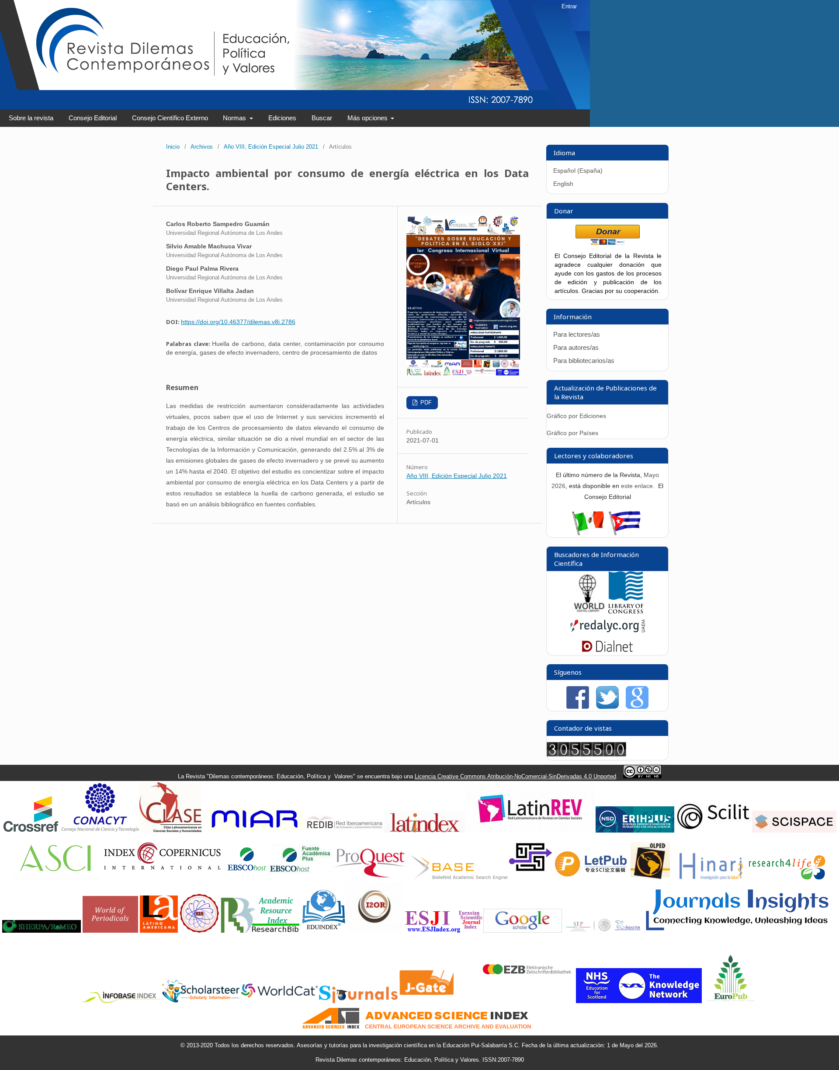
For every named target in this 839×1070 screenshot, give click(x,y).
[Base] (459, 878)
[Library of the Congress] (625, 611)
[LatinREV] (530, 830)
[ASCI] (55, 878)
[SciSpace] (794, 830)
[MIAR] (254, 830)
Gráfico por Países (573, 432)
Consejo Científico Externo (170, 118)
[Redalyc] (607, 634)
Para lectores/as (576, 334)
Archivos (202, 146)
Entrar (569, 6)
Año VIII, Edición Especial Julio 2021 (271, 146)
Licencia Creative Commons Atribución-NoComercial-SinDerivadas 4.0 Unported (515, 776)
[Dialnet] (607, 650)
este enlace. (638, 485)
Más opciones (368, 118)
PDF (425, 402)
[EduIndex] (323, 930)
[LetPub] (592, 878)
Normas (235, 118)
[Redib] (344, 830)
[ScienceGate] (530, 878)
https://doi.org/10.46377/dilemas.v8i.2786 (238, 321)
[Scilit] (713, 830)
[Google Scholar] (522, 930)
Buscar (322, 118)
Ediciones (282, 118)
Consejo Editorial (93, 118)
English (563, 183)
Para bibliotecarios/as (583, 360)
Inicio (173, 146)
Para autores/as (576, 347)
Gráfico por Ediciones (576, 415)
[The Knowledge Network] (639, 1001)
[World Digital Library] (589, 611)
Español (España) (578, 170)
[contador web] (586, 754)
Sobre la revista (31, 118)
